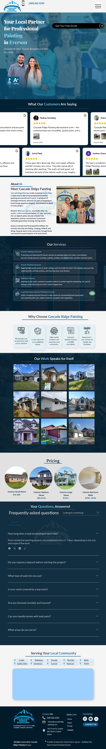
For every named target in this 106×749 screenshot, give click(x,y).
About (69, 723)
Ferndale (54, 660)
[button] (9, 548)
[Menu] (98, 6)
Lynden (21, 660)
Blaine (86, 660)
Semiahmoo (38, 664)
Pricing (69, 726)
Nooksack (70, 664)
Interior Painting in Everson (31, 265)
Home (69, 719)
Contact (70, 730)
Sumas (86, 663)
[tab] (14, 522)
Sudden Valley (22, 664)
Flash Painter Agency (72, 742)
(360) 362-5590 (53, 718)
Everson (54, 664)
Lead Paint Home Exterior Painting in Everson (38, 292)
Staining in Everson (28, 278)
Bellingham (39, 660)
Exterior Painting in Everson (31, 252)
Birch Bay (70, 660)
